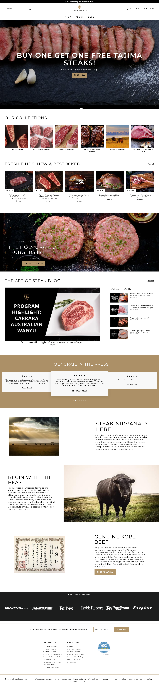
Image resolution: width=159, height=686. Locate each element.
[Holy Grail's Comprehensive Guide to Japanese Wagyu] (119, 310)
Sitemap (73, 681)
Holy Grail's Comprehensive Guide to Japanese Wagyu (142, 307)
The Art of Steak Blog (75, 657)
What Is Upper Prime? (139, 318)
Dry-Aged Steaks (49, 664)
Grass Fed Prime (49, 659)
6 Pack (28, 264)
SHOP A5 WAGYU (105, 572)
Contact (83, 681)
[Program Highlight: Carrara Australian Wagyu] (52, 314)
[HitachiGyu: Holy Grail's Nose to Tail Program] (119, 334)
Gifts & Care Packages (51, 667)
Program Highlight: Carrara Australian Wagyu (52, 342)
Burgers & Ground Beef (51, 657)
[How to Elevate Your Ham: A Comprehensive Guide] (119, 298)
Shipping (148, 679)
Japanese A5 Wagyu (50, 646)
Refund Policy (120, 679)
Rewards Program (74, 649)
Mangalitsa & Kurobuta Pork (53, 662)
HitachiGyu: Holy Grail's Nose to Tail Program (140, 331)
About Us (70, 646)
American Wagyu (49, 649)
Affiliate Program (73, 651)
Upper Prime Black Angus (52, 654)
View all (151, 164)
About (79, 17)
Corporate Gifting (74, 659)
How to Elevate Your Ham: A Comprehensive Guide (141, 295)
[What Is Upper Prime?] (119, 322)
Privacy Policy (106, 679)
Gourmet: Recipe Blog (75, 654)
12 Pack (39, 264)
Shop (68, 17)
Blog (91, 17)
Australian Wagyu (49, 651)
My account (71, 662)
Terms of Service (135, 679)
